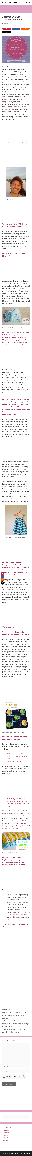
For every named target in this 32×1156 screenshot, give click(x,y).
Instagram (23, 107)
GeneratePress (26, 1153)
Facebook (6, 1130)
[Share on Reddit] (25, 29)
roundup (5, 1018)
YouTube (5, 1140)
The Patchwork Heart (14, 902)
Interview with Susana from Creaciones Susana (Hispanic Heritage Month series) (15, 1023)
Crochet (7, 1010)
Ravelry (5, 1137)
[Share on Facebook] (16, 29)
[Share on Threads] (6, 32)
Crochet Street (15, 917)
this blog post (13, 828)
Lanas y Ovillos (12, 895)
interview (21, 1015)
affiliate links (25, 143)
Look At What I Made (20, 914)
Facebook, (16, 107)
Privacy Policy (7, 1127)
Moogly (17, 912)
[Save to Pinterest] (6, 29)
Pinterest (8, 109)
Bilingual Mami (7, 102)
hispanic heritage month (12, 1012)
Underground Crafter (9, 2)
